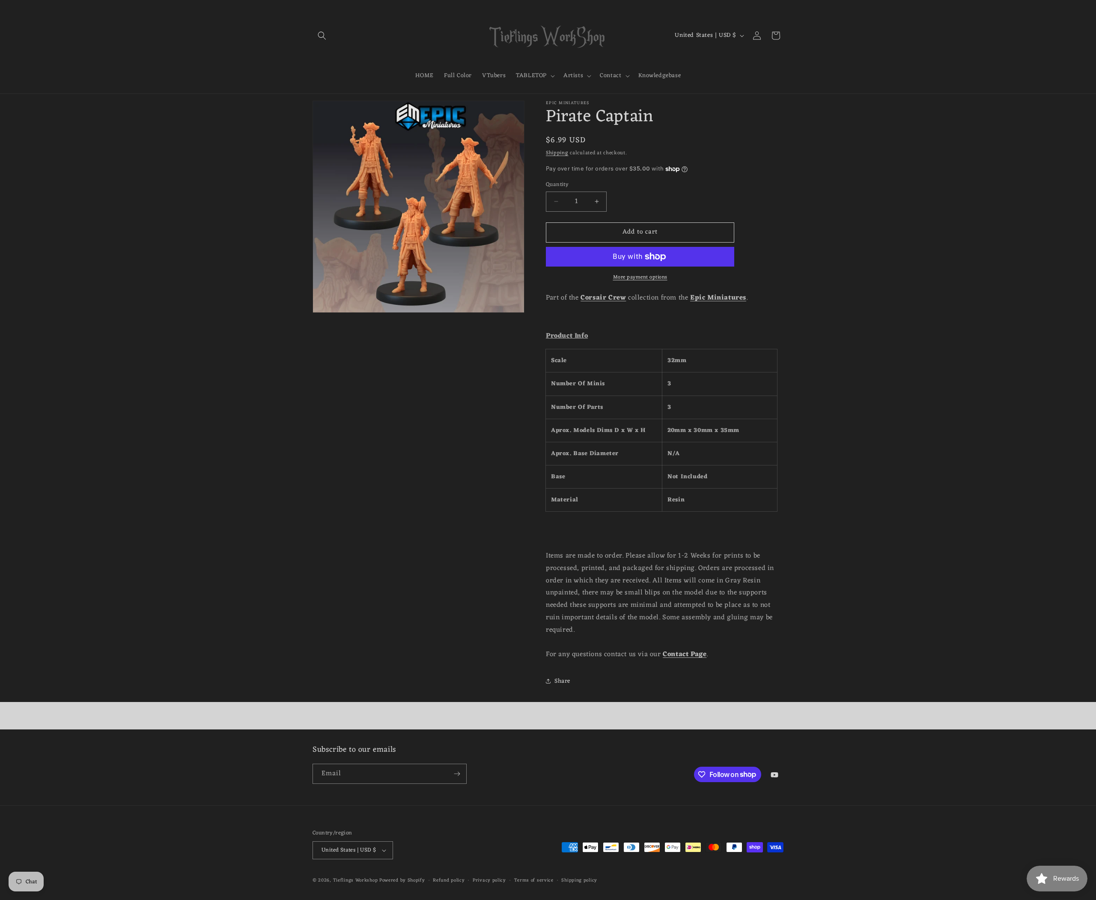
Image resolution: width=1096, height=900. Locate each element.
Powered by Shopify (402, 880)
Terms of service (534, 880)
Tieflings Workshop (355, 880)
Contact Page (684, 654)
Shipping (557, 153)
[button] (322, 35)
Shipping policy (579, 880)
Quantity (557, 184)
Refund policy (449, 880)
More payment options (640, 277)
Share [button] (562, 681)
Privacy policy (489, 880)
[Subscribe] (456, 774)
